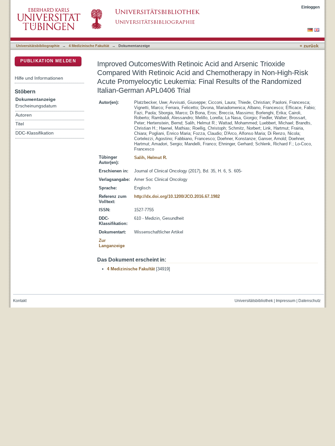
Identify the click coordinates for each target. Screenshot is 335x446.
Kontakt (19, 300)
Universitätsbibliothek (254, 300)
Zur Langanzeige (112, 243)
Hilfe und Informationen (39, 78)
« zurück (309, 45)
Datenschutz (309, 300)
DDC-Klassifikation (34, 133)
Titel (19, 123)
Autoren (23, 115)
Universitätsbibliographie (38, 46)
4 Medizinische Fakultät (89, 46)
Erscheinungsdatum (36, 106)
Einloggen (310, 7)
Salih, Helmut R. (150, 157)
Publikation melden (48, 60)
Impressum (285, 300)
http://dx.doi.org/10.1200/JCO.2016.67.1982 (177, 196)
